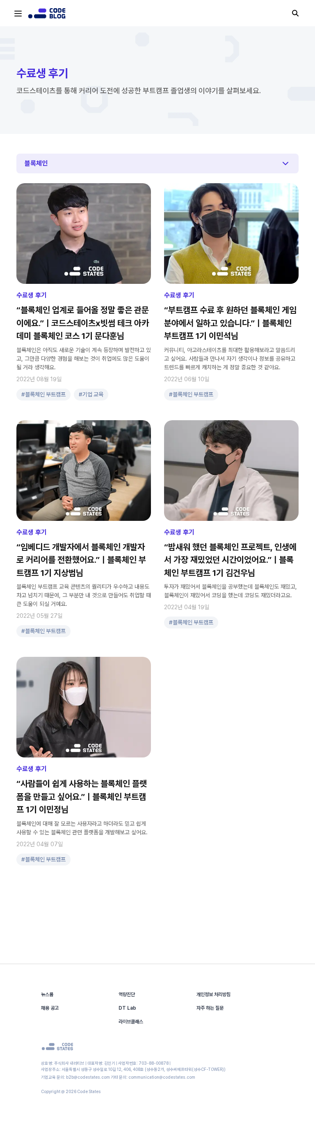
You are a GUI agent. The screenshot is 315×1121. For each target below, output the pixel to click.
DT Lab (127, 1008)
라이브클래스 (131, 1021)
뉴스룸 (47, 994)
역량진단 (127, 994)
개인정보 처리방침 (213, 994)
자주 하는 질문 (210, 1008)
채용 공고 (50, 1008)
